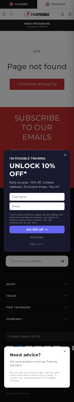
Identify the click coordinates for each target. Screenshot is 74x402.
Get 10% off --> (37, 229)
